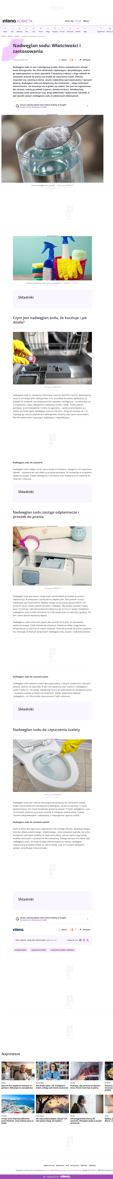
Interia (3, 36)
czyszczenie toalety (38, 950)
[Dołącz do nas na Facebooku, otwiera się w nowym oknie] (80, 940)
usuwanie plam (20, 950)
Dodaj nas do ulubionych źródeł (43, 107)
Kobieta (10, 36)
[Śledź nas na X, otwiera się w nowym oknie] (87, 940)
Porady (17, 36)
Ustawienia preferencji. (74, 1170)
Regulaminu (46, 1170)
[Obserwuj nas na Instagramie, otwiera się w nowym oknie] (84, 940)
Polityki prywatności (59, 1170)
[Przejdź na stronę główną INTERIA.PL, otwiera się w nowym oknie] (9, 21)
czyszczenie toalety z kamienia (62, 950)
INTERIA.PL (93, 1170)
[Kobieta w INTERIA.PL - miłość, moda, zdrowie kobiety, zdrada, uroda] (24, 21)
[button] (87, 21)
